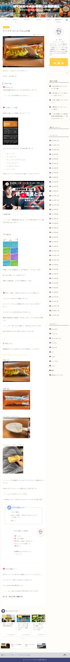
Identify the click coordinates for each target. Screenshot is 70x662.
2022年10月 (55, 205)
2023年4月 (54, 177)
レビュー (49, 19)
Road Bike (54, 329)
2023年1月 (54, 191)
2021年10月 (55, 260)
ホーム (6, 19)
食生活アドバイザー (58, 20)
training (54, 333)
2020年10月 (55, 315)
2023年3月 (54, 182)
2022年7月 (54, 219)
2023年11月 (55, 145)
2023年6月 (54, 168)
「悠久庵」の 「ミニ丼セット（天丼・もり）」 (59, 94)
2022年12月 (55, 196)
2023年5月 (54, 173)
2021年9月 (54, 265)
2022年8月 (54, 214)
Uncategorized (56, 338)
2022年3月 (54, 237)
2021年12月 (55, 251)
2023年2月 (54, 186)
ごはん (53, 356)
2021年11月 (55, 255)
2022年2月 (54, 242)
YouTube (38, 19)
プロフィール (16, 20)
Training (26, 19)
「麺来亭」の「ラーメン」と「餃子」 (59, 108)
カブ (52, 352)
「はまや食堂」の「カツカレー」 (59, 101)
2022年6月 (54, 223)
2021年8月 (54, 269)
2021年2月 (54, 297)
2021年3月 (54, 292)
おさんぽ (54, 347)
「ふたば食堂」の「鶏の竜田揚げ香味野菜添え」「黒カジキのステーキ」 (59, 116)
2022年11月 (55, 200)
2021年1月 (54, 301)
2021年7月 (54, 274)
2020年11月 (55, 311)
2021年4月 (54, 288)
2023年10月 (55, 150)
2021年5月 (54, 283)
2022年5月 (54, 228)
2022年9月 (54, 209)
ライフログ (6, 27)
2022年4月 (54, 232)
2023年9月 (54, 154)
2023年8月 (54, 159)
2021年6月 (54, 278)
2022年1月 (54, 246)
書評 (52, 370)
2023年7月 (54, 163)
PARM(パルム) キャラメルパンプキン (15, 355)
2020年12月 (55, 306)
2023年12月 (55, 140)
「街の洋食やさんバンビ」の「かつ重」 (59, 87)
